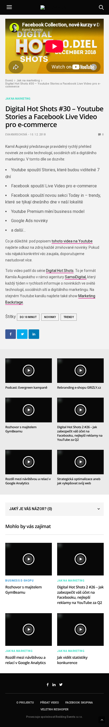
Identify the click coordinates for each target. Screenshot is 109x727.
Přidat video (49, 702)
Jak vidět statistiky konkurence (72, 660)
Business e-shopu (19, 580)
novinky (50, 317)
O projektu (25, 702)
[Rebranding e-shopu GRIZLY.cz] (80, 370)
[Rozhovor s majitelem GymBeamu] (28, 410)
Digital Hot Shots (60, 271)
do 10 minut (28, 317)
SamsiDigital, (76, 277)
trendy (68, 317)
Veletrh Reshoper (54, 709)
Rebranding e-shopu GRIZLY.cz (79, 387)
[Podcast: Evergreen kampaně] (28, 370)
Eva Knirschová (16, 134)
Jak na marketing (17, 98)
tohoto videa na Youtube (72, 241)
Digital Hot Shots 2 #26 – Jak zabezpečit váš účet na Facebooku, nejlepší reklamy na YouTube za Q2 (79, 433)
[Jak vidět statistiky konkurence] (80, 629)
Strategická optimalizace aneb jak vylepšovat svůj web (78, 481)
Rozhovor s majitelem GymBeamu (21, 429)
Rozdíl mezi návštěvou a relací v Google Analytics (28, 481)
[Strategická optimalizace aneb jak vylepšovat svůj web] (80, 462)
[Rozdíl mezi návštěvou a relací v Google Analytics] (28, 462)
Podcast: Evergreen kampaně (26, 387)
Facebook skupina (79, 702)
